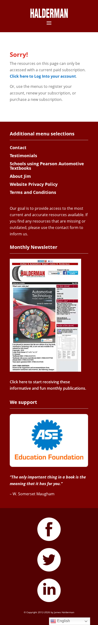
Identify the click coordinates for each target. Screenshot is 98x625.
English (63, 621)
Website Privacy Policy (34, 184)
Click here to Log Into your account (43, 76)
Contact (18, 147)
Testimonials (23, 155)
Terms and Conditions (33, 192)
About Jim (20, 176)
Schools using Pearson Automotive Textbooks (47, 166)
